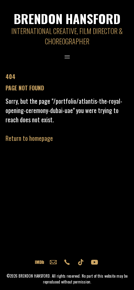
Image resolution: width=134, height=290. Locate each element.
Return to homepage (29, 138)
